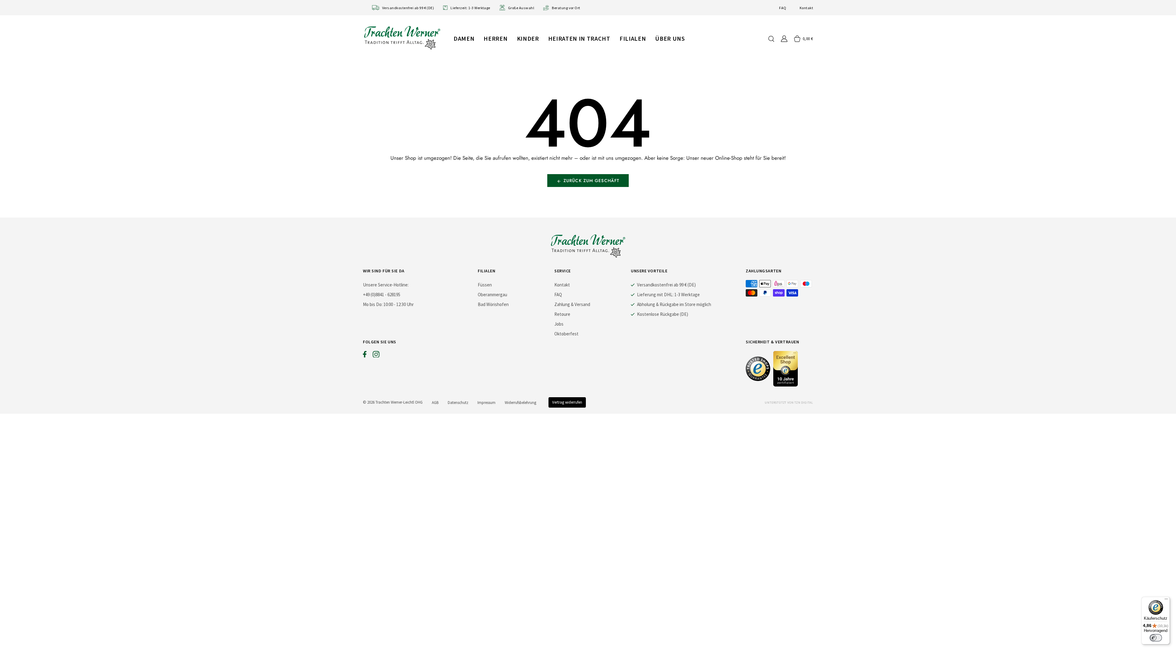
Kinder (528, 38)
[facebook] (365, 355)
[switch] (1156, 637)
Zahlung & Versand (572, 304)
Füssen (485, 285)
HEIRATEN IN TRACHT (579, 38)
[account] (784, 38)
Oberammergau (492, 294)
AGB (435, 402)
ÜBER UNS (670, 38)
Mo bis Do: (373, 304)
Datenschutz (458, 402)
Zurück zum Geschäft (591, 180)
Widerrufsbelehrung (520, 402)
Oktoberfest (566, 334)
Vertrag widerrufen (567, 402)
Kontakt (806, 8)
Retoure (562, 314)
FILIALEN (633, 38)
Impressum (486, 402)
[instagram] (376, 355)
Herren (495, 38)
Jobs (559, 324)
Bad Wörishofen (493, 304)
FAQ (782, 8)
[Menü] (1166, 600)
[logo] (402, 37)
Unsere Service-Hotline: (386, 285)
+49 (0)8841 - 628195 (381, 294)
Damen (464, 38)
